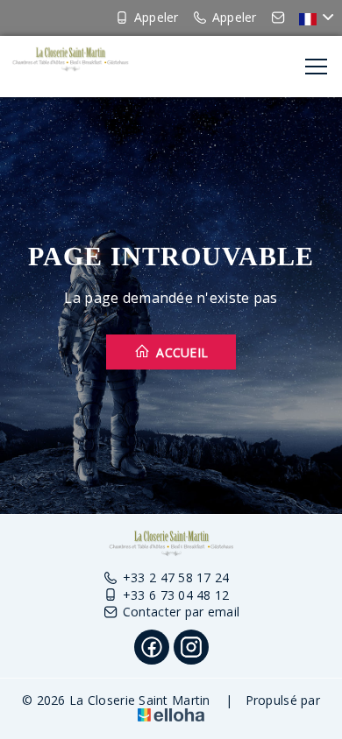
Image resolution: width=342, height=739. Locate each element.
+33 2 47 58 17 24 (176, 577)
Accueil (180, 352)
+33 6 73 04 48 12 (176, 595)
